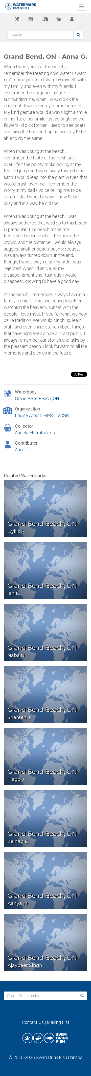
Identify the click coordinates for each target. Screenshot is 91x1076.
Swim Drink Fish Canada (59, 1057)
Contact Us (33, 1022)
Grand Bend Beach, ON (37, 398)
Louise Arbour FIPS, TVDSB (42, 415)
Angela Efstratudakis (35, 432)
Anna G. (22, 449)
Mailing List (58, 1022)
